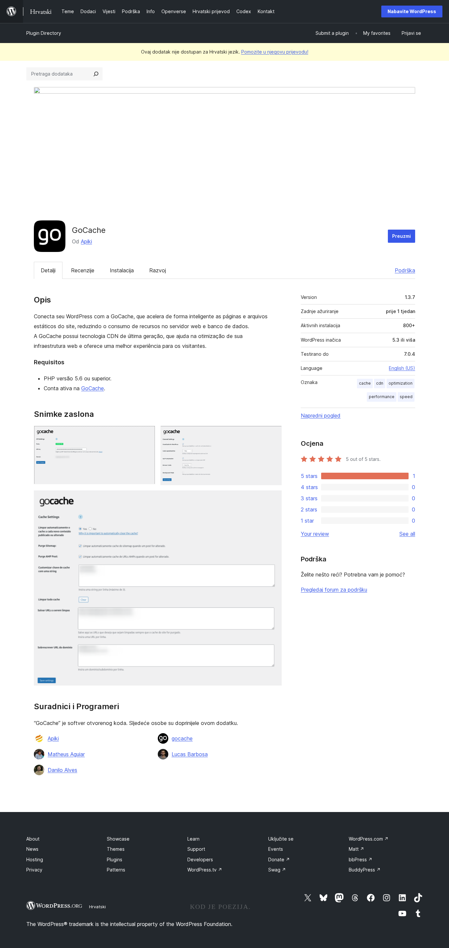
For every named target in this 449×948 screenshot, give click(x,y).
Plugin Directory (43, 33)
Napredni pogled (321, 415)
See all (407, 533)
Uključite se (281, 839)
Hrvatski (97, 906)
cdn (379, 383)
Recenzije (82, 270)
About (32, 839)
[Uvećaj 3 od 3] (273, 499)
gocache (182, 738)
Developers (200, 859)
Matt (356, 849)
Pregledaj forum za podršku (334, 589)
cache (365, 383)
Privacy (34, 869)
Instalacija (122, 270)
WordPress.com (369, 839)
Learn (193, 839)
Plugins (114, 859)
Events (275, 849)
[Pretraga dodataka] (96, 73)
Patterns (116, 869)
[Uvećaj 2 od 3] (273, 434)
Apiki (86, 241)
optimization (401, 383)
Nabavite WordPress (412, 11)
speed (406, 396)
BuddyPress (365, 869)
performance (381, 396)
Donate (279, 859)
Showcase (118, 839)
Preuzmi (401, 236)
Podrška (405, 270)
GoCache (92, 388)
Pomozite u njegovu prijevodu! (274, 52)
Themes (116, 849)
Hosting (34, 859)
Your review (315, 533)
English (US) (402, 368)
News (32, 849)
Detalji (48, 270)
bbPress (360, 859)
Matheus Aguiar (66, 754)
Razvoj (157, 270)
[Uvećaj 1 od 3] (146, 434)
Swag (277, 869)
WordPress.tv (204, 869)
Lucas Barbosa (190, 754)
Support (196, 849)
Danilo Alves (62, 770)
